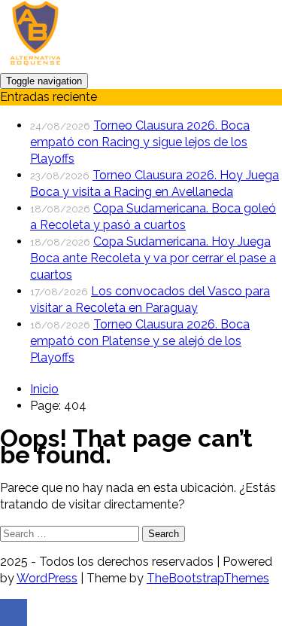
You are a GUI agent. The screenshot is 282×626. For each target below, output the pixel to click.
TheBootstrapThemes (208, 578)
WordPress (47, 578)
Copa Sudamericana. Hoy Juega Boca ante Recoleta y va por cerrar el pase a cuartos (153, 258)
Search (163, 533)
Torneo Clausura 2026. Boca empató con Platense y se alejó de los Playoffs (140, 341)
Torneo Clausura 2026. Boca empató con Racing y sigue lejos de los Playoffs (140, 142)
